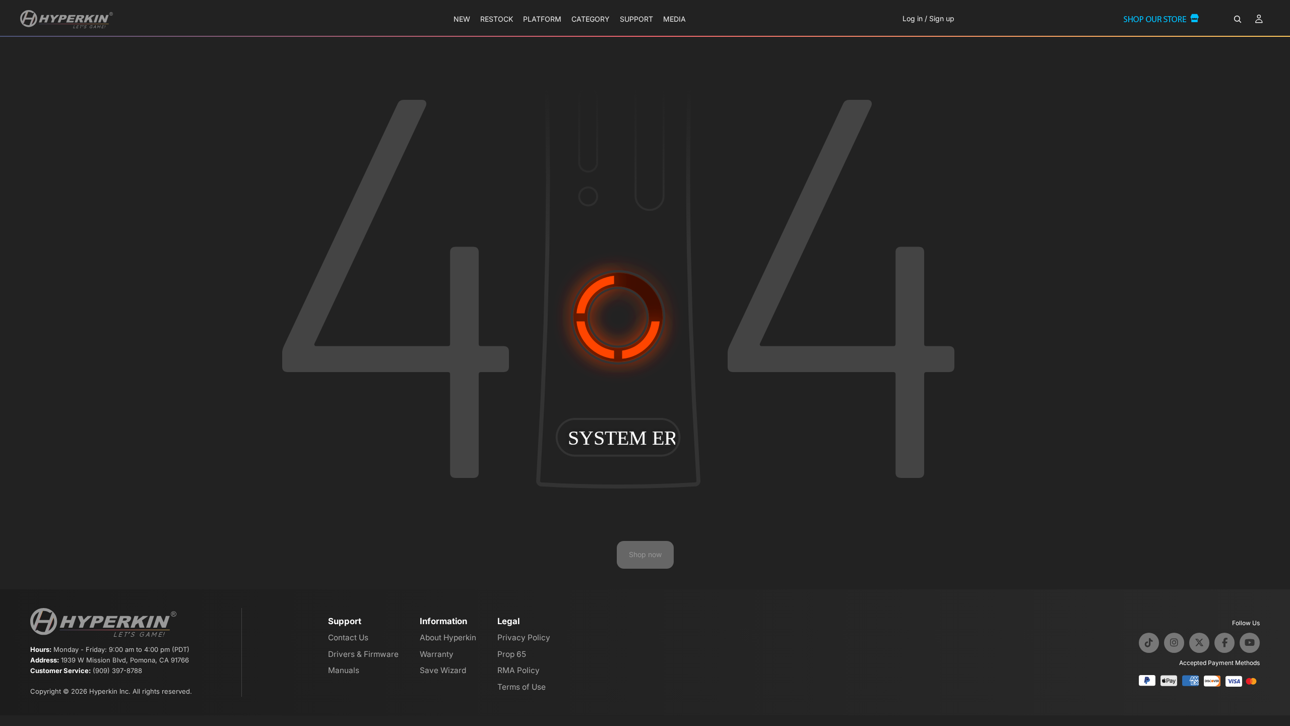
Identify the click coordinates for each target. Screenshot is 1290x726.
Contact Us (348, 637)
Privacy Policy (523, 637)
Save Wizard (443, 670)
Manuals (343, 670)
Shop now (645, 554)
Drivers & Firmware (363, 654)
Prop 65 (511, 654)
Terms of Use (521, 687)
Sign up (941, 18)
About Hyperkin (448, 637)
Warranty (437, 654)
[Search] (1238, 19)
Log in (912, 18)
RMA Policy (518, 670)
